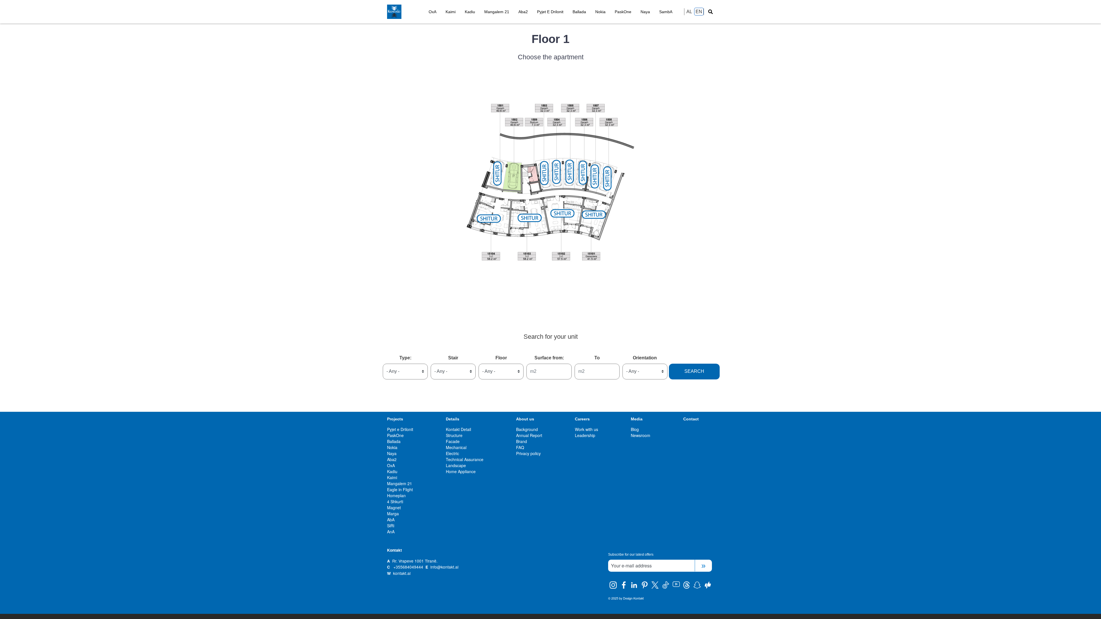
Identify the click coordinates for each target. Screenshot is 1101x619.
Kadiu (470, 11)
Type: (405, 357)
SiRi (390, 525)
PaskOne (623, 11)
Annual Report (529, 435)
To (597, 357)
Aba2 (523, 11)
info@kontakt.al (444, 567)
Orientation (645, 357)
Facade (453, 441)
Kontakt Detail (458, 429)
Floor (501, 357)
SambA (665, 11)
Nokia (600, 11)
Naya (645, 11)
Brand (521, 441)
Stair (453, 357)
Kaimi (451, 11)
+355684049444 (408, 567)
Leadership (585, 435)
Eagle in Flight (400, 489)
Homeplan (396, 495)
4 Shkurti (395, 501)
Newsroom (640, 435)
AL (689, 11)
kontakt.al (402, 573)
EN (699, 11)
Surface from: (549, 357)
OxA (432, 11)
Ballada (579, 11)
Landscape (456, 465)
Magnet (394, 507)
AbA (391, 519)
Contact (691, 419)
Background (527, 429)
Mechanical (456, 447)
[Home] (405, 12)
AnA (391, 531)
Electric (452, 453)
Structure (454, 435)
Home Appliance (461, 471)
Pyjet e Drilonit (550, 11)
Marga (393, 513)
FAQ (520, 447)
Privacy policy (528, 453)
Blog (635, 429)
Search (694, 371)
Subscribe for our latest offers (630, 555)
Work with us (586, 429)
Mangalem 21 (496, 11)
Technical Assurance (464, 459)
